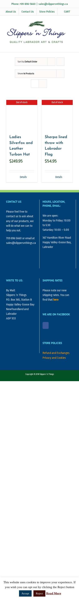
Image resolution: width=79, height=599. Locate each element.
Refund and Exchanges (56, 353)
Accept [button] (25, 593)
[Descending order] (60, 62)
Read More (53, 593)
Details (23, 177)
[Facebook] (46, 325)
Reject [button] (39, 593)
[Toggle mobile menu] (71, 46)
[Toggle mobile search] (64, 46)
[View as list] (43, 83)
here (56, 299)
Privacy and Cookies (54, 358)
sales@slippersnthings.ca (53, 3)
